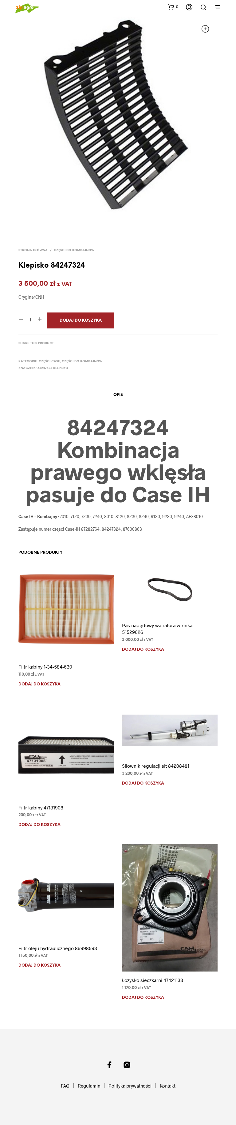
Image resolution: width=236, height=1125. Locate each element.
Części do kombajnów (74, 250)
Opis (118, 395)
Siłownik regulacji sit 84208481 (155, 766)
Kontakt (167, 1085)
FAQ (65, 1085)
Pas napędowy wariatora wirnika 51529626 (157, 628)
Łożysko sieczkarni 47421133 (152, 980)
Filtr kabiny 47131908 (40, 807)
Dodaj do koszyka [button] (39, 684)
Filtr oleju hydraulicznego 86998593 (57, 948)
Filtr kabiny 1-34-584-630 (45, 666)
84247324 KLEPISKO (52, 368)
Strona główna (33, 250)
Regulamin (89, 1085)
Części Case (49, 361)
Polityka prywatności (129, 1085)
